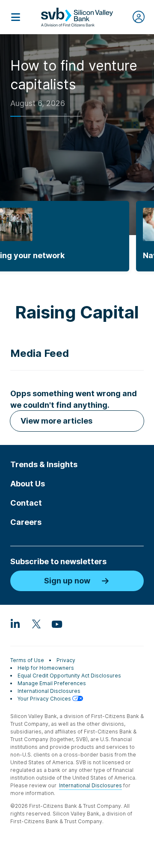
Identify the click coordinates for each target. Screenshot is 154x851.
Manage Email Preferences (52, 683)
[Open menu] (15, 17)
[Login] (138, 17)
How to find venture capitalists (73, 75)
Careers (25, 522)
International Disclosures (49, 691)
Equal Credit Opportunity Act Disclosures (69, 675)
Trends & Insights (43, 464)
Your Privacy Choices (45, 698)
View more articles (56, 420)
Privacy (65, 660)
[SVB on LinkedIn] (15, 623)
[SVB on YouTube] (56, 623)
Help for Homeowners (46, 668)
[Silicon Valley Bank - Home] (77, 17)
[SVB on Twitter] (36, 623)
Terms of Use (27, 660)
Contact (26, 502)
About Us (27, 483)
